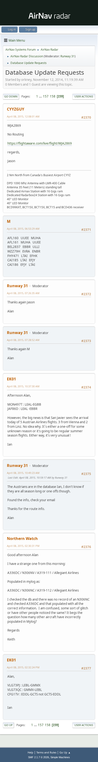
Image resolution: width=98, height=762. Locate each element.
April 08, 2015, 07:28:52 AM (23, 340)
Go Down (11, 96)
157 (46, 96)
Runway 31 (67, 56)
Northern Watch (22, 538)
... (41, 96)
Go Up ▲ (65, 752)
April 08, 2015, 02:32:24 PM (23, 667)
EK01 (11, 379)
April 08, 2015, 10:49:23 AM (23, 473)
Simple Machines (60, 757)
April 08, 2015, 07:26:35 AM (23, 293)
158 (52, 96)
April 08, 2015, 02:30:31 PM (23, 546)
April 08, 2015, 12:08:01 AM (23, 116)
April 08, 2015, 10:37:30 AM (23, 386)
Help (30, 752)
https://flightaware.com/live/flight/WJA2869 (39, 143)
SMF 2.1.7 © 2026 (38, 757)
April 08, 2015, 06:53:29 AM (23, 228)
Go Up (8, 725)
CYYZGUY (15, 109)
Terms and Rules (46, 752)
